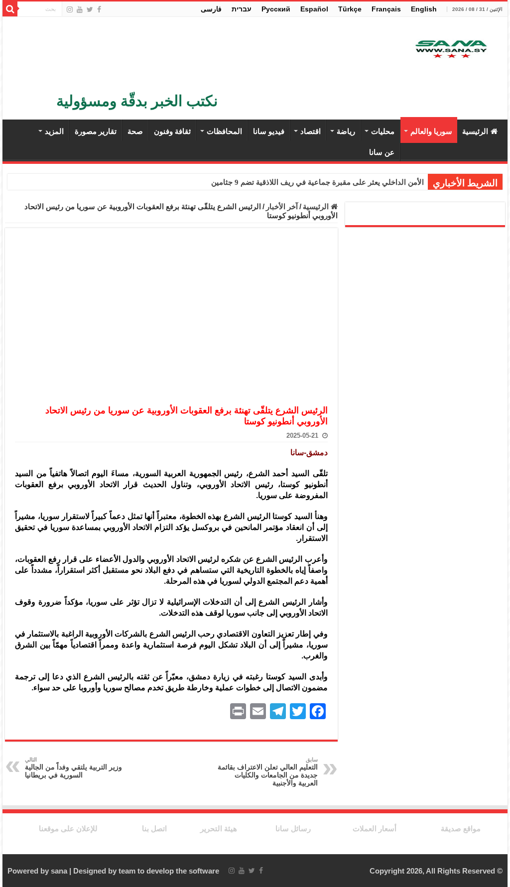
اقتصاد (310, 131)
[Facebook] (99, 9)
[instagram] (70, 9)
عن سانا (381, 152)
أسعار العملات (374, 828)
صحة (135, 131)
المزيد (54, 131)
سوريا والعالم (431, 131)
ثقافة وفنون (172, 131)
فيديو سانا (268, 131)
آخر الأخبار (282, 206)
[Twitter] (90, 9)
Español (314, 9)
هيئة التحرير (218, 828)
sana (59, 871)
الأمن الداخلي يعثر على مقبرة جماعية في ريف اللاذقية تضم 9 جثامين (317, 182)
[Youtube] (80, 9)
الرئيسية (475, 131)
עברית (242, 9)
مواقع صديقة (461, 828)
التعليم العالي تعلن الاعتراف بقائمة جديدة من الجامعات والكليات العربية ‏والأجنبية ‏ (268, 772)
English (424, 9)
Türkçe (350, 9)
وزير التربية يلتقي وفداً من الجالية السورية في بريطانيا (73, 768)
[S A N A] (450, 49)
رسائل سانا (293, 828)
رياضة (346, 131)
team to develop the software (169, 871)
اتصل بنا (154, 828)
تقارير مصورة (96, 131)
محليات (382, 131)
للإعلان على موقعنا (68, 828)
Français (386, 9)
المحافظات (224, 131)
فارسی (211, 9)
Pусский (275, 9)
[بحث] (9, 8)
